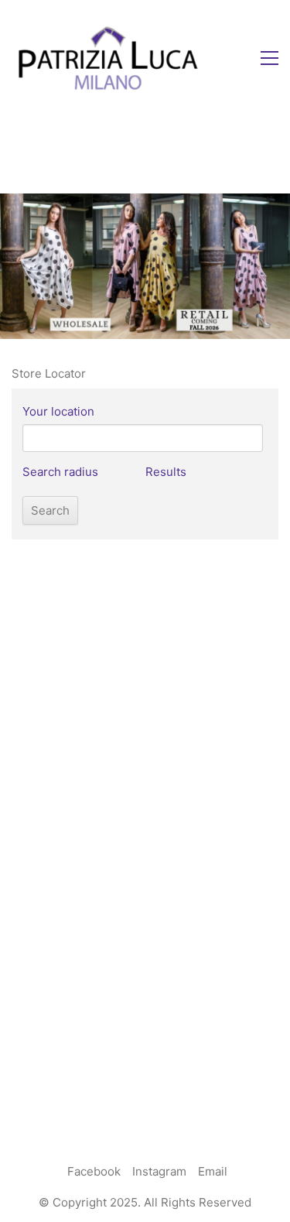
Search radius (60, 471)
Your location (58, 411)
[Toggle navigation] (269, 58)
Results (165, 471)
